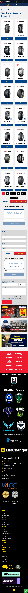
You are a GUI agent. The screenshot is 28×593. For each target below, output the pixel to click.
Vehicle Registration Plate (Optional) (8, 281)
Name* (4, 235)
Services (4, 526)
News (3, 549)
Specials (4, 540)
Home (3, 10)
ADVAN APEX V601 (20, 100)
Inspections (4, 531)
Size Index (4, 556)
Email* (3, 244)
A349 (7, 35)
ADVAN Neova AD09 (7, 165)
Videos (4, 551)
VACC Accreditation (7, 547)
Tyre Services (5, 535)
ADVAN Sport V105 (7, 186)
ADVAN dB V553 (7, 143)
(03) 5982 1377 (8, 468)
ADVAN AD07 (7, 100)
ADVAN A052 (21, 56)
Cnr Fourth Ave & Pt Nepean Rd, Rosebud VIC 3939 (13, 464)
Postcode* (4, 248)
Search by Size (5, 514)
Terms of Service (14, 298)
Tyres (3, 510)
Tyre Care (4, 517)
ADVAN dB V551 (7, 121)
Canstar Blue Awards (6, 558)
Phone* (4, 239)
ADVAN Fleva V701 (20, 143)
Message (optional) (6, 287)
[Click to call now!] (16, 1)
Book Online (5, 544)
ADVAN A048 (7, 56)
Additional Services (6, 538)
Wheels (4, 521)
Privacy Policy (5, 298)
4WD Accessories (6, 528)
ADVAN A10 (7, 78)
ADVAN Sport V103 (20, 165)
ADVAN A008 (21, 35)
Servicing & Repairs (6, 533)
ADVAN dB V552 (21, 121)
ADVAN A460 (21, 78)
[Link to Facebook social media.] (14, 590)
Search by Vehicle (6, 512)
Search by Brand (5, 515)
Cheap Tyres (4, 561)
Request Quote (6, 301)
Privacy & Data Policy (10, 586)
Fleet (3, 546)
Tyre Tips (4, 519)
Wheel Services (5, 537)
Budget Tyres (5, 559)
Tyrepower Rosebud (15, 5)
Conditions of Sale (18, 586)
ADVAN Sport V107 (20, 186)
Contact (4, 542)
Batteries (4, 530)
